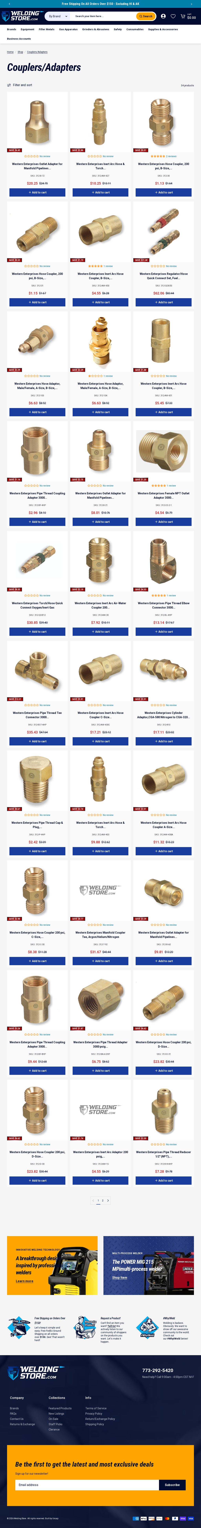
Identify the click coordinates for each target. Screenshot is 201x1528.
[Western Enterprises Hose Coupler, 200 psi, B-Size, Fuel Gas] (37, 231)
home (10, 52)
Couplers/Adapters (37, 52)
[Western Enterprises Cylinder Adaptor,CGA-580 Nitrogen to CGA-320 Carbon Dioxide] (163, 671)
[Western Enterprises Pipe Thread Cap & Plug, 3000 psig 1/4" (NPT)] (37, 780)
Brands (14, 1408)
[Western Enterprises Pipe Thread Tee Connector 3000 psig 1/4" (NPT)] (37, 671)
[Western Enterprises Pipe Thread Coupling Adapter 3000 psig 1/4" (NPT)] (37, 451)
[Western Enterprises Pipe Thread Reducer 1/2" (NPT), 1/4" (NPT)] (163, 1110)
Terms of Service (96, 1408)
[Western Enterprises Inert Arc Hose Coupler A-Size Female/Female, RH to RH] (163, 780)
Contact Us (17, 1418)
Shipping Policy (94, 1424)
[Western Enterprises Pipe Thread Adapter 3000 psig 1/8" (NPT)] (100, 1000)
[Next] (191, 4)
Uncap (55, 1518)
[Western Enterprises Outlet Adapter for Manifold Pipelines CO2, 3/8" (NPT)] (100, 451)
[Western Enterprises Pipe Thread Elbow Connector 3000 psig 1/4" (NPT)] (163, 561)
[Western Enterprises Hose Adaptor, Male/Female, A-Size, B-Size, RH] (37, 341)
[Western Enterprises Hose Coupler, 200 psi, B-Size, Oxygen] (163, 122)
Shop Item (119, 1277)
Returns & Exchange (22, 1424)
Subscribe (172, 1485)
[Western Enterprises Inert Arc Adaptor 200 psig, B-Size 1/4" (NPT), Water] (100, 1110)
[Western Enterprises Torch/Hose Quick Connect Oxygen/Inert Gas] (37, 561)
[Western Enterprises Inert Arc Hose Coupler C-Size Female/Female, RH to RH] (100, 671)
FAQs (13, 1413)
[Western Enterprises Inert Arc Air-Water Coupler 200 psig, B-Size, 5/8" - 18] (100, 561)
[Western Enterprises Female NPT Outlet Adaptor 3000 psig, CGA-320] (163, 451)
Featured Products (60, 1408)
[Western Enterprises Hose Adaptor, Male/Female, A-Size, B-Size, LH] (100, 341)
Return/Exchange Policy (100, 1418)
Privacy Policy (93, 1413)
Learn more (24, 1281)
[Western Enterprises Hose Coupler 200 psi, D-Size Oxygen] (37, 1110)
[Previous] (9, 4)
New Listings (56, 1413)
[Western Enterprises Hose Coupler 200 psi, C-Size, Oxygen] (37, 890)
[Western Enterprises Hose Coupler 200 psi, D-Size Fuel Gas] (163, 1000)
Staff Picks (55, 1424)
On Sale (53, 1418)
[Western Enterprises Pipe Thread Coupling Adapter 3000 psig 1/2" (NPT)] (37, 1000)
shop (20, 52)
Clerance (54, 1429)
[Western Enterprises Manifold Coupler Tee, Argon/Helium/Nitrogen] (100, 890)
